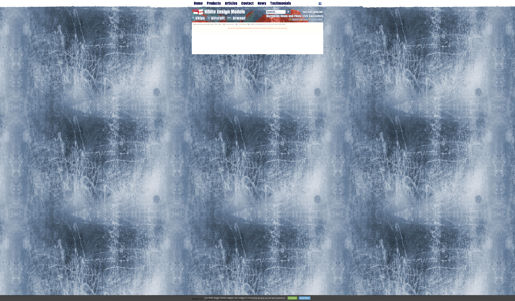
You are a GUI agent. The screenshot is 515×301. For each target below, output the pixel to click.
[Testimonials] (280, 3)
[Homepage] (198, 3)
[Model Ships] (198, 18)
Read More (304, 298)
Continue (292, 298)
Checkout (314, 19)
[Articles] (231, 3)
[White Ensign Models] (219, 14)
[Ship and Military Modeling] (214, 3)
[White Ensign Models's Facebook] (320, 3)
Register (295, 19)
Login (304, 19)
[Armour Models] (236, 18)
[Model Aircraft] (216, 18)
